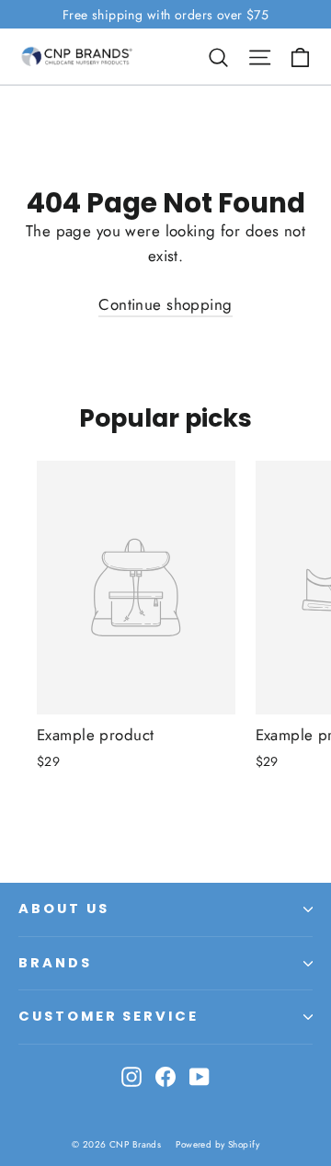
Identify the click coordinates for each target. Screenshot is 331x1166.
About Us (63, 908)
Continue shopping (165, 304)
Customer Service (108, 1016)
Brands (55, 963)
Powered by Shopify (217, 1144)
